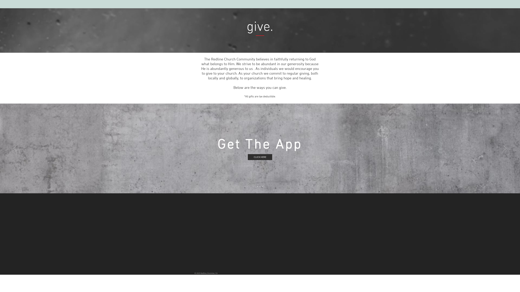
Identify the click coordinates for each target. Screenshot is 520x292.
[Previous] (15, 148)
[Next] (505, 148)
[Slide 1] (257, 186)
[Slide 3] (262, 186)
